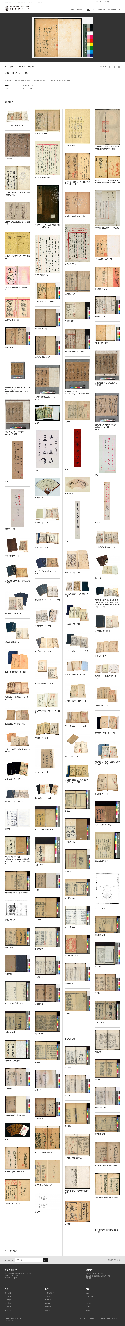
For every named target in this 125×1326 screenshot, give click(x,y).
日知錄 (97, 993)
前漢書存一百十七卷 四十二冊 (16, 801)
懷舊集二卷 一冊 (101, 794)
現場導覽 (8, 1296)
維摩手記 (8, 159)
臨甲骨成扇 (39, 498)
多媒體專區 (102, 9)
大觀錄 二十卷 (100, 316)
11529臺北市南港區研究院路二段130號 (18, 1274)
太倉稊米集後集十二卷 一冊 (75, 701)
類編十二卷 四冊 (71, 756)
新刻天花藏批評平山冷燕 (44, 829)
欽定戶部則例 (10, 920)
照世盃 (67, 811)
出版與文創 (112, 9)
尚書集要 (8, 974)
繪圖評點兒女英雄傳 (12, 1060)
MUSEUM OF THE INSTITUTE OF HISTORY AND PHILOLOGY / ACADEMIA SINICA (24, 2)
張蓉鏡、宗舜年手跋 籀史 (14, 1172)
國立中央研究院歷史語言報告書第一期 (17, 223)
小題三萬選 (39, 865)
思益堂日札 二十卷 (12, 320)
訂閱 (45, 1260)
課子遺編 (68, 1126)
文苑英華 (68, 421)
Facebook (89, 1293)
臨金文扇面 (69, 494)
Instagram (89, 1296)
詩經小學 (38, 1090)
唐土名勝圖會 (70, 1039)
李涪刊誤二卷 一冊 (12, 556)
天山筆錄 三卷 (10, 347)
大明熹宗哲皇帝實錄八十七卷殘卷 (107, 228)
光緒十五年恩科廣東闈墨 (14, 1003)
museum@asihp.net (11, 1278)
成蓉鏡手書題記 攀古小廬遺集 (106, 1165)
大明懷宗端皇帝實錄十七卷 (75, 216)
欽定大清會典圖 (100, 908)
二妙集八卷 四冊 (101, 705)
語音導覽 (8, 1300)
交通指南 (8, 1303)
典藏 (88, 9)
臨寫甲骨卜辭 (10, 529)
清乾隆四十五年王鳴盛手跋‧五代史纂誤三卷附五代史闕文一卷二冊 (107, 181)
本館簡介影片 (49, 1293)
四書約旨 (68, 871)
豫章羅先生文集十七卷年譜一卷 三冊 (77, 595)
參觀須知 (8, 1293)
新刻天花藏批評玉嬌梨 (103, 825)
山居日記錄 (39, 1004)
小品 (36, 470)
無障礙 (107, 2)
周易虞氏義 (39, 977)
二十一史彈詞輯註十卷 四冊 (16, 672)
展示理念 (48, 1303)
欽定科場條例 (100, 935)
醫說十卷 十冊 (100, 578)
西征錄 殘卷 (69, 321)
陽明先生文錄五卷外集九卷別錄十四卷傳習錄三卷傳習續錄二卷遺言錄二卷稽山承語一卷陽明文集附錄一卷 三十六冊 (107, 603)
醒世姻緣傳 (39, 1033)
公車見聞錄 (39, 919)
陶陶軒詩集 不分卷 (32, 67)
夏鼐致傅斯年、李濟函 (43, 177)
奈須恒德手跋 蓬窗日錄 (73, 1158)
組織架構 (48, 1307)
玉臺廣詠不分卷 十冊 (103, 656)
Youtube (88, 1307)
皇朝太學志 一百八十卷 (103, 259)
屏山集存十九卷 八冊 (43, 798)
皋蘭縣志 (98, 1052)
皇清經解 (8, 1088)
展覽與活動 (80, 9)
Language (117, 2)
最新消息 (98, 2)
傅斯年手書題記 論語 (12, 1203)
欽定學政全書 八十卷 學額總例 (16, 893)
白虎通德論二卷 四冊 (43, 626)
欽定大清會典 (70, 927)
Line (87, 1300)
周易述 (67, 1095)
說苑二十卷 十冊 (41, 547)
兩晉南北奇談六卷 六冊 (14, 613)
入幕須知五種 (70, 842)
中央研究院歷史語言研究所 (13, 1318)
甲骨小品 (98, 522)
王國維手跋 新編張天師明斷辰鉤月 (106, 1198)
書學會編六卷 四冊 (12, 779)
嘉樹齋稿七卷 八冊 (72, 624)
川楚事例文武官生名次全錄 (15, 1115)
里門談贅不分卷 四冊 (43, 651)
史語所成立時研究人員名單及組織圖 (17, 257)
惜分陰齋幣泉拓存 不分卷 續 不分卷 (17, 288)
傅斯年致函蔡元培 (41, 275)
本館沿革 (48, 1296)
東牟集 (7, 1139)
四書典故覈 (39, 949)
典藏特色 (48, 1300)
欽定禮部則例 (70, 898)
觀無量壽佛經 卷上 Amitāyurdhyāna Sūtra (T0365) (77, 392)
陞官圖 (37, 1212)
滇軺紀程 (68, 1067)
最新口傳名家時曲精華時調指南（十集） (106, 1231)
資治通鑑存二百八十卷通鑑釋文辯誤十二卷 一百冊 (107, 763)
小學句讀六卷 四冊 (102, 631)
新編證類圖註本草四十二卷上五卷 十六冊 (18, 582)
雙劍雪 (7, 829)
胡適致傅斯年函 (70, 145)
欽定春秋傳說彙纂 (71, 955)
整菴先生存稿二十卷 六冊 (15, 724)
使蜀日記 (38, 1062)
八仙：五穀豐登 (11, 1251)
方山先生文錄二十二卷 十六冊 (76, 651)
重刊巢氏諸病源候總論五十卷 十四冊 (47, 572)
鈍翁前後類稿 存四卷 (42, 357)
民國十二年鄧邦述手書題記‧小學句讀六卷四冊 (17, 193)
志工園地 (82, 1318)
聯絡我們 (48, 1310)
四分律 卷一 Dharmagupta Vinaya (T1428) (15, 433)
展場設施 (8, 1307)
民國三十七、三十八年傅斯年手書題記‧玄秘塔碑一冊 (47, 226)
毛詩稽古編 (69, 983)
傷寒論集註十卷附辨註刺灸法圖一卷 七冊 (17, 698)
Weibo (88, 1310)
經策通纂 (98, 966)
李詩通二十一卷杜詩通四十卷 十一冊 (107, 677)
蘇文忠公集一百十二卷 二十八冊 (47, 600)
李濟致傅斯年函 (70, 264)
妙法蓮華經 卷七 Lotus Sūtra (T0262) (106, 384)
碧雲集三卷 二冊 (41, 523)
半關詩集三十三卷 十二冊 (75, 674)
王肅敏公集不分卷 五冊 (44, 683)
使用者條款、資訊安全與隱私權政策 (109, 1318)
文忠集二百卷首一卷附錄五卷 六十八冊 (17, 750)
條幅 (96, 475)
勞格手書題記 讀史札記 (43, 1185)
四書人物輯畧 (100, 1022)
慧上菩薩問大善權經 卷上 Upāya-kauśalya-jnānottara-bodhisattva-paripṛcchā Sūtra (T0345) (17, 390)
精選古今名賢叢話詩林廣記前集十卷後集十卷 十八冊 (77, 781)
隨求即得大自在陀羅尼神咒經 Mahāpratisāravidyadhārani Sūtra (106, 427)
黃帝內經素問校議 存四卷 (44, 301)
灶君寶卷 (68, 1224)
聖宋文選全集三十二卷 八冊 (75, 726)
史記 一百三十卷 (41, 133)
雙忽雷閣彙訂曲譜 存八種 (74, 351)
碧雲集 (37, 423)
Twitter (88, 1303)
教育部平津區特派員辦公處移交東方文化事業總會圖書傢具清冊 (107, 147)
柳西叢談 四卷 (70, 294)
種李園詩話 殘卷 (41, 328)
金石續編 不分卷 (101, 289)
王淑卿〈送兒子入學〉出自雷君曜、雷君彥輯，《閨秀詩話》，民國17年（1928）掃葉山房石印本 (17, 860)
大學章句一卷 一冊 (72, 572)
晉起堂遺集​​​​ (39, 1118)
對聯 (66, 469)
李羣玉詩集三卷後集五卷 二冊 (16, 125)
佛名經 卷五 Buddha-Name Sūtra (45, 398)
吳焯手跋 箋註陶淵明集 (43, 1152)
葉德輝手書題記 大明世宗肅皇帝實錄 (77, 1192)
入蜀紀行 (38, 890)
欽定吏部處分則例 (101, 861)
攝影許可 (8, 1310)
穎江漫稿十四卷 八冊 (13, 642)
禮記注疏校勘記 (100, 1107)
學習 (93, 9)
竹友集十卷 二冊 (41, 738)
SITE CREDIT (12, 1320)
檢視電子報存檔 (113, 1260)
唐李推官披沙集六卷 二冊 (105, 547)
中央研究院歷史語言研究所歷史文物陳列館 (17, 8)
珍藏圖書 (20, 67)
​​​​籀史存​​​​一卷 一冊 (41, 772)
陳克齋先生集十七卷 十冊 (105, 733)
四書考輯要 (9, 947)
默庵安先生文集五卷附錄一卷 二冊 (47, 712)
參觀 (72, 9)
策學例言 (68, 1013)
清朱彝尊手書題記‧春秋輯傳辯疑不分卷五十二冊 (77, 183)
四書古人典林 (10, 1032)
